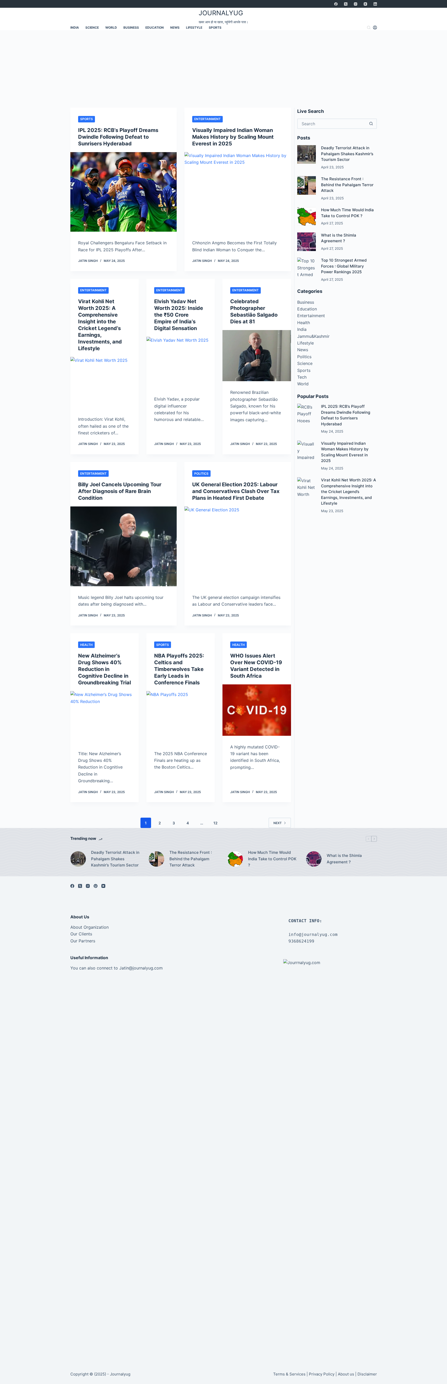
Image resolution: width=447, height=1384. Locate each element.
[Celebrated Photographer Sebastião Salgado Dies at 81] (256, 355)
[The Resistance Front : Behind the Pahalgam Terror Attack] (306, 185)
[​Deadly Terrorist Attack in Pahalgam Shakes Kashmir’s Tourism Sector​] (306, 154)
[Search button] (371, 124)
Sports (215, 27)
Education (154, 27)
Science (92, 27)
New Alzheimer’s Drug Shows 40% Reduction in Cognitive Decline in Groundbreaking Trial (104, 669)
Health (86, 645)
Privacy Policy (321, 1374)
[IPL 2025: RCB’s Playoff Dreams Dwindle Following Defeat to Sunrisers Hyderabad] (123, 192)
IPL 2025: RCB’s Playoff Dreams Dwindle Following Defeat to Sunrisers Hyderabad (118, 137)
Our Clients (81, 933)
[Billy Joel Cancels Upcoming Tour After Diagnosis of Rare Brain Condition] (123, 546)
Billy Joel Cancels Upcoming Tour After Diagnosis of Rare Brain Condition (119, 491)
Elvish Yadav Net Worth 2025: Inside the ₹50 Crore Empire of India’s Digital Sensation (178, 314)
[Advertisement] (223, 69)
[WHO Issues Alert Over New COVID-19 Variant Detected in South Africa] (256, 710)
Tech (302, 377)
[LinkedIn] (375, 4)
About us (346, 1374)
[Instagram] (355, 4)
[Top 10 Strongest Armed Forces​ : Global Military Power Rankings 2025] (306, 266)
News (175, 27)
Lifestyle (194, 27)
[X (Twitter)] (345, 4)
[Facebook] (336, 4)
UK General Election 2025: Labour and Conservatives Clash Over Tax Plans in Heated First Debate (235, 491)
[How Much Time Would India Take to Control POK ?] (306, 216)
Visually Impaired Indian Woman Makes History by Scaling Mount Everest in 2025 (233, 137)
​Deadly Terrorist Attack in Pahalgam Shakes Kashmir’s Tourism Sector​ (347, 153)
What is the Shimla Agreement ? (344, 858)
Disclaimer (367, 1374)
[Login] (375, 27)
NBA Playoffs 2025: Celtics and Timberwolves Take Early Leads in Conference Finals (179, 669)
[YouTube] (365, 4)
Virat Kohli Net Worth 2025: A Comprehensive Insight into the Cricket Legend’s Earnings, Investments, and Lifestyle (348, 492)
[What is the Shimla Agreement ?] (306, 241)
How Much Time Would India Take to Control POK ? (272, 859)
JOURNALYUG (221, 13)
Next (277, 823)
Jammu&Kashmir (313, 336)
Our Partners (82, 940)
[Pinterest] (96, 886)
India (74, 27)
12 (215, 823)
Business (131, 27)
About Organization (89, 927)
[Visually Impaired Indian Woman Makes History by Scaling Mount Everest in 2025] (237, 192)
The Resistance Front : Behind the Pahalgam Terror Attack (347, 184)
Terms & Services (289, 1374)
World (111, 27)
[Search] (368, 27)
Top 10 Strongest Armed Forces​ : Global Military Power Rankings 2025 (344, 266)
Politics (201, 473)
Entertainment (207, 119)
